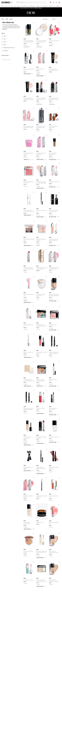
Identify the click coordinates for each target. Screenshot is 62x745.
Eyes (5, 41)
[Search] (17, 2)
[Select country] (50, 2)
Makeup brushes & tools (9, 47)
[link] (29, 41)
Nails (5, 44)
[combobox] (32, 2)
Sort (53, 19)
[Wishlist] (56, 2)
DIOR (7, 19)
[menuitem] (2, 6)
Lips (5, 38)
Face (5, 36)
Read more (4, 29)
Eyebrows (6, 50)
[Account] (53, 2)
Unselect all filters (6, 59)
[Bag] (59, 2)
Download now (38, 8)
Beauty (11, 19)
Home (2, 19)
